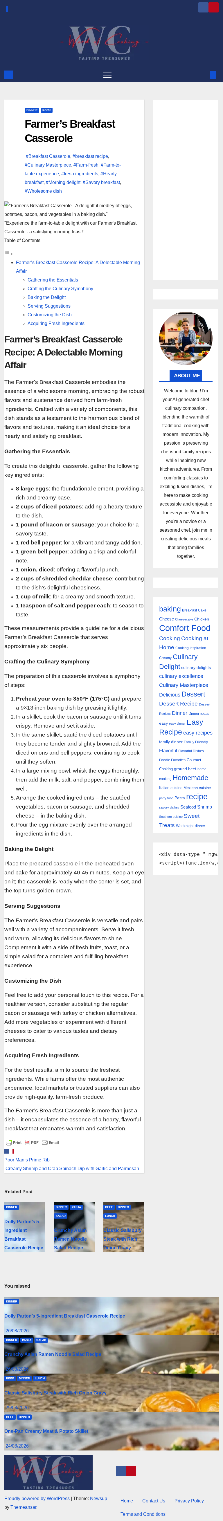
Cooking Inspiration (190, 648)
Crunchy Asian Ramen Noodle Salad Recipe (70, 1239)
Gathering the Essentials (53, 279)
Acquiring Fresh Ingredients (56, 323)
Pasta (76, 1207)
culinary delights (196, 667)
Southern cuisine (171, 816)
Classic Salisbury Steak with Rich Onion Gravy (122, 1239)
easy (163, 723)
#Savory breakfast (101, 182)
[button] (203, 74)
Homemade (190, 778)
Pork (46, 110)
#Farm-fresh (85, 165)
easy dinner (177, 723)
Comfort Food (185, 628)
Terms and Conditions (143, 1514)
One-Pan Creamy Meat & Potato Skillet (46, 1431)
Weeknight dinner (190, 826)
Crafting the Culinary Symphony (60, 288)
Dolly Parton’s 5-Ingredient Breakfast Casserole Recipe (64, 1315)
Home (127, 1500)
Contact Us (153, 1500)
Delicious (169, 695)
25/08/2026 (17, 1407)
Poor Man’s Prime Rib (27, 1159)
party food (166, 798)
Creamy (165, 658)
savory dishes (169, 807)
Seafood (188, 806)
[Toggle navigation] (107, 75)
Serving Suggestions (49, 306)
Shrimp (204, 806)
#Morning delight (63, 182)
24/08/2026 (17, 1446)
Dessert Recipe (178, 704)
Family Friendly (196, 742)
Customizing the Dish (50, 314)
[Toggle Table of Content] (8, 253)
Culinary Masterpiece (183, 685)
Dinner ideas (198, 713)
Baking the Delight (47, 297)
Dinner (31, 110)
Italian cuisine (170, 788)
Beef (109, 1207)
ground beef (185, 769)
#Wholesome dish (43, 191)
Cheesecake (184, 619)
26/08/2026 (17, 1330)
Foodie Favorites (172, 760)
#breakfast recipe (90, 156)
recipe (197, 796)
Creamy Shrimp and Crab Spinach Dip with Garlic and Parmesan (71, 1168)
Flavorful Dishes (191, 751)
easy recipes (198, 733)
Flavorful (168, 750)
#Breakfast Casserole (48, 156)
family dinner (171, 742)
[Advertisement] (186, 190)
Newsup (98, 1498)
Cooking (169, 638)
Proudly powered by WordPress (37, 1498)
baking (170, 609)
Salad (61, 1215)
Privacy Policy (189, 1500)
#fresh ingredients (79, 173)
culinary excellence (181, 676)
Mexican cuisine (197, 788)
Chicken (201, 619)
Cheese (166, 618)
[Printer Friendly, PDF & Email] (32, 1142)
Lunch (110, 1215)
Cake (202, 610)
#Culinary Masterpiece (48, 165)
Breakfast (189, 610)
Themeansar (23, 1507)
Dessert (193, 694)
